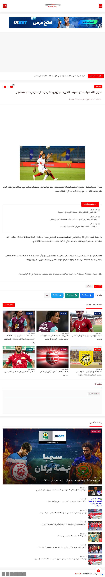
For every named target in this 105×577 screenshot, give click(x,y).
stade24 (78, 574)
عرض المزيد (8, 305)
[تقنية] (20, 574)
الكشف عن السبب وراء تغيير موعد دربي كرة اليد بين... (66, 501)
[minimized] (7, 574)
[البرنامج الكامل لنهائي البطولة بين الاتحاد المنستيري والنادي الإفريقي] (95, 491)
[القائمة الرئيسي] (100, 6)
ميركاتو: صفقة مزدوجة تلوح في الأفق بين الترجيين (79, 227)
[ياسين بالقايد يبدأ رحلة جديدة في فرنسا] (95, 537)
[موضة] (16, 574)
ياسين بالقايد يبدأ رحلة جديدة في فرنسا (72, 536)
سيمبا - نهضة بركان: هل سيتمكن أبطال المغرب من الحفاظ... (71, 480)
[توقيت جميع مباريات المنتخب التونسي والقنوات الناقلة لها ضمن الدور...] (95, 560)
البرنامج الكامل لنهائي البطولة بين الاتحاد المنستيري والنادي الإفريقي (57, 76)
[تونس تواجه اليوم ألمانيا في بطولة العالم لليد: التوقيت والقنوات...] (95, 514)
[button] (87, 295)
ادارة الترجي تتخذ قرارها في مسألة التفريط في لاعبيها (77, 212)
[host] (3, 574)
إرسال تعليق (94, 394)
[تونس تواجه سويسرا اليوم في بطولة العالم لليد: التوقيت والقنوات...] (95, 548)
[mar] (24, 574)
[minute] (12, 574)
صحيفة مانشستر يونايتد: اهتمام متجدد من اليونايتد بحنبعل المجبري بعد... (19, 339)
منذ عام (92, 209)
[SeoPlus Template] (101, 573)
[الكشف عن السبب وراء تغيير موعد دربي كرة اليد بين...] (95, 502)
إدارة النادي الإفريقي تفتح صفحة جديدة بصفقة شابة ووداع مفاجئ (73, 219)
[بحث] (5, 6)
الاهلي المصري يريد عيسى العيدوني (20, 372)
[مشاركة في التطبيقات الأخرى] (47, 295)
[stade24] (52, 5)
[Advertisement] (52, 52)
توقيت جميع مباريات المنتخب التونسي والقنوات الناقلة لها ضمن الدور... (60, 559)
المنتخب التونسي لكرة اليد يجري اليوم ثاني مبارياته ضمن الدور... (63, 524)
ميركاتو (98, 87)
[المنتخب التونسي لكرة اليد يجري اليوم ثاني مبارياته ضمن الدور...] (95, 525)
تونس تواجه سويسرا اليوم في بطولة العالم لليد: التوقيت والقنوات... (61, 548)
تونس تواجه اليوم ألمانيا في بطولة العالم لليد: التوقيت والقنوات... (62, 513)
